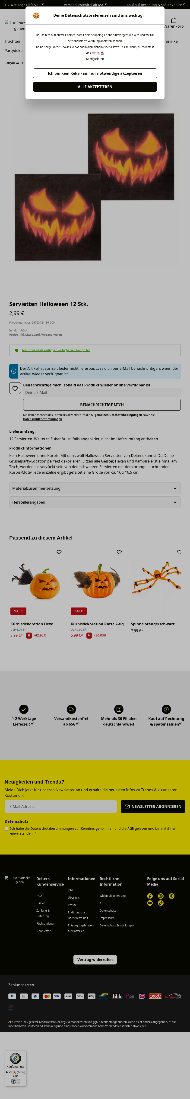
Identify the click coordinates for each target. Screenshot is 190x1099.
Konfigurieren (95, 59)
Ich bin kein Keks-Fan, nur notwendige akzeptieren (95, 73)
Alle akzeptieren (95, 86)
